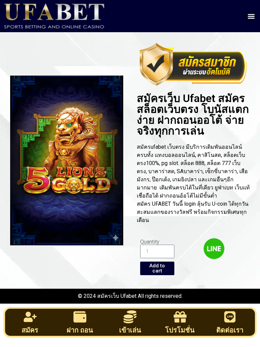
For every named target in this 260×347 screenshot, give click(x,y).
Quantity (149, 242)
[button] (251, 16)
